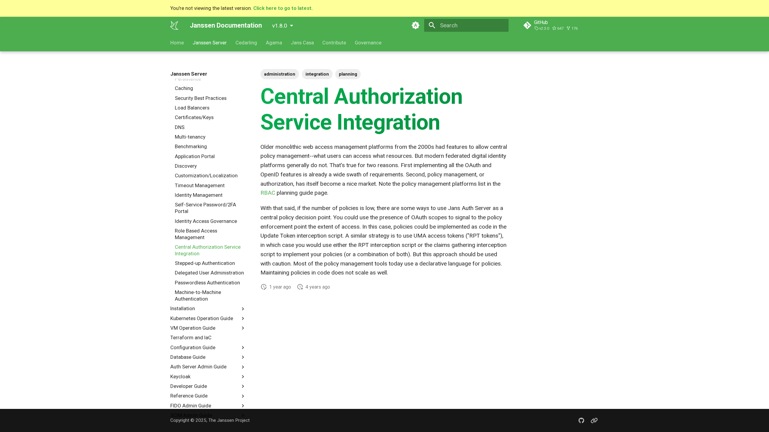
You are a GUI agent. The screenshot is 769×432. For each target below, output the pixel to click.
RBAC (267, 193)
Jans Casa (302, 43)
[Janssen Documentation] (174, 25)
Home (177, 43)
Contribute (334, 43)
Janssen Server (210, 43)
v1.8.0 (279, 25)
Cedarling (246, 43)
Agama (274, 43)
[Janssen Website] (594, 420)
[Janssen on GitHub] (581, 420)
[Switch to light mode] (415, 25)
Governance (368, 43)
